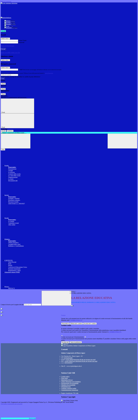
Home (73, 291)
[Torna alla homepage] (69, 133)
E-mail (20, 69)
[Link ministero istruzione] (9, 3)
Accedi (3, 31)
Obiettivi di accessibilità (68, 385)
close (3, 149)
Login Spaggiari (49, 73)
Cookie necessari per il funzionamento (72, 337)
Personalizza (65, 323)
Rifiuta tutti (76, 323)
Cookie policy (65, 376)
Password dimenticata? (7, 46)
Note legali (64, 378)
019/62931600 (68, 358)
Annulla (4, 131)
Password (21, 42)
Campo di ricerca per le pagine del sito (12, 304)
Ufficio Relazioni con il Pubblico (71, 381)
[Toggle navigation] (15, 141)
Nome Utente (22, 40)
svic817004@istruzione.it (80, 359)
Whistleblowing (66, 386)
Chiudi (3, 83)
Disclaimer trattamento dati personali (11, 404)
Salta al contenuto (6, 1)
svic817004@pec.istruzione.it (81, 361)
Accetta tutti (90, 323)
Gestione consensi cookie (68, 388)
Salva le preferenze (76, 342)
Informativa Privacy (67, 380)
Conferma (10, 131)
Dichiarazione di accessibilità (69, 383)
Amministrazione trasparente (69, 390)
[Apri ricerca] (122, 141)
